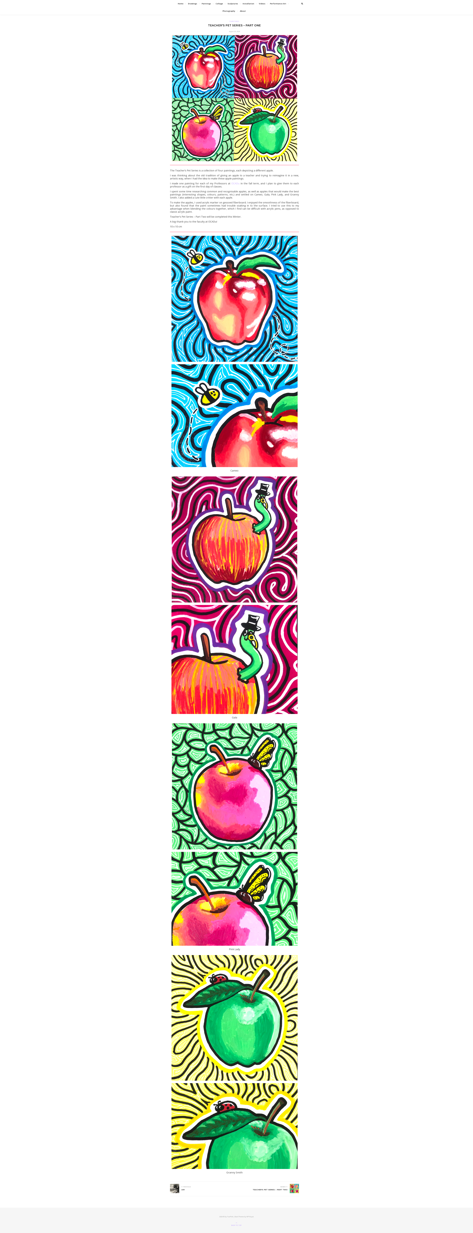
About (243, 11)
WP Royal (249, 1217)
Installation (248, 3)
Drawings (192, 3)
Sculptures (233, 3)
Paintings (206, 3)
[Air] (174, 1188)
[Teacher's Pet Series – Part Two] (294, 1188)
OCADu (235, 183)
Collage (219, 3)
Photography (229, 11)
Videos (262, 3)
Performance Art (278, 3)
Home (180, 3)
